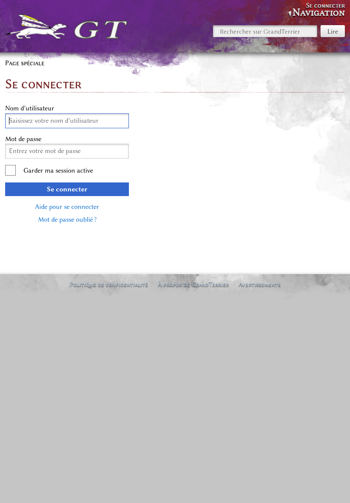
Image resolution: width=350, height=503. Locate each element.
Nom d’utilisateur (29, 108)
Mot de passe (23, 139)
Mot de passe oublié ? (67, 219)
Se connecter (67, 189)
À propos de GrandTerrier (193, 284)
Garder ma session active (58, 170)
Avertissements (259, 284)
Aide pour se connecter (67, 207)
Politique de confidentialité (109, 284)
